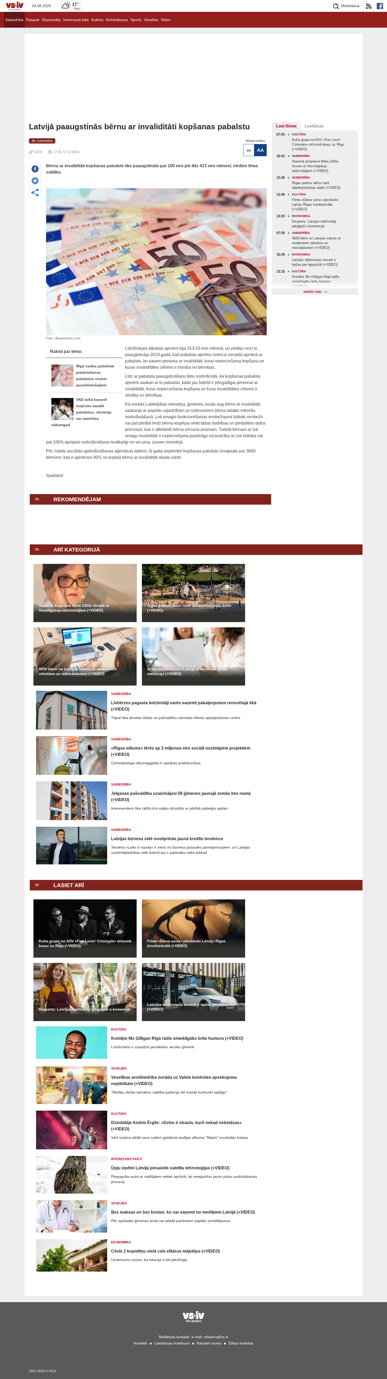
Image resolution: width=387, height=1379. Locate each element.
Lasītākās (314, 126)
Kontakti (140, 1343)
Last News (286, 126)
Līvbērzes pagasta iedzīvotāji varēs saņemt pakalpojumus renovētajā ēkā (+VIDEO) (183, 706)
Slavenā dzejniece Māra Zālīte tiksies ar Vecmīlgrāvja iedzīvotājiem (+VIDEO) (74, 607)
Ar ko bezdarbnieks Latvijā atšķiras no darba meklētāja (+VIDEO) (187, 671)
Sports (136, 20)
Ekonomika (51, 20)
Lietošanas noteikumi (172, 1343)
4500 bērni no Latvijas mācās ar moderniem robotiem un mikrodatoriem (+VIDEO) (78, 671)
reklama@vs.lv (216, 1337)
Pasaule (32, 20)
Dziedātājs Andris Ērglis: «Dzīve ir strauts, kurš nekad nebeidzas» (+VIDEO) (176, 1125)
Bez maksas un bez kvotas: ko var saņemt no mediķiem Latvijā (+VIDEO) (183, 1212)
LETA (38, 152)
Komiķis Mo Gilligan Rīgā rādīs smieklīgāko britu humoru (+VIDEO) (177, 1038)
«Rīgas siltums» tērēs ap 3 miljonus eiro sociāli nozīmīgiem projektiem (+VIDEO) (180, 751)
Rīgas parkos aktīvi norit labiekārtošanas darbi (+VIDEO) (189, 607)
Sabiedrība (14, 20)
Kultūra (97, 20)
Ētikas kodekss (241, 1343)
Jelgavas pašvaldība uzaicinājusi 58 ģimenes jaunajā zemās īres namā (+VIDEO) (181, 796)
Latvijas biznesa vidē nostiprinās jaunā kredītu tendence (167, 838)
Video (165, 20)
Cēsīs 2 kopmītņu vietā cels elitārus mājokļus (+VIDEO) (165, 1251)
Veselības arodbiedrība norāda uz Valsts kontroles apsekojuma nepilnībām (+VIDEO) (174, 1080)
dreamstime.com (68, 338)
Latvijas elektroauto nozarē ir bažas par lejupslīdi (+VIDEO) (191, 1006)
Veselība (151, 20)
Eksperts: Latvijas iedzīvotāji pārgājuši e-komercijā (84, 1009)
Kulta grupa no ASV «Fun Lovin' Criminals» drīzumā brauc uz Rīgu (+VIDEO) (85, 943)
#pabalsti (54, 475)
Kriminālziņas (117, 20)
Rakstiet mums (209, 1343)
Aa (249, 150)
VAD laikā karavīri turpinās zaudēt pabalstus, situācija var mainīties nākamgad (81, 412)
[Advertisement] (193, 82)
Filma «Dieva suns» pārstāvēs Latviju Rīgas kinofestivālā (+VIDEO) (186, 943)
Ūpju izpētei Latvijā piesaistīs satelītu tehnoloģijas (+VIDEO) (170, 1168)
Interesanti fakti (76, 20)
